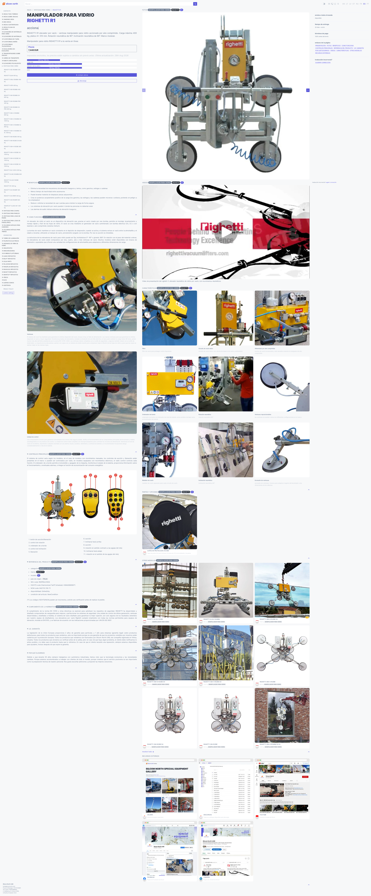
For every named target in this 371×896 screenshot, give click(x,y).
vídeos (5, 277)
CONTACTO (6, 11)
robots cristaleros (10, 60)
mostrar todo (147, 752)
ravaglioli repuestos (10, 269)
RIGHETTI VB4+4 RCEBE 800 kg (12, 147)
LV (350, 4)
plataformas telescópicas (7, 45)
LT (347, 4)
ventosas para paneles (11, 213)
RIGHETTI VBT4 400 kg (11, 85)
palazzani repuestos (10, 264)
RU (357, 4)
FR (361, 4)
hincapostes (7, 248)
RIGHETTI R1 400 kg (10, 186)
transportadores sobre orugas (11, 54)
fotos (329, 45)
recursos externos (322, 53)
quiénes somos (8, 282)
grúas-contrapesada (10, 24)
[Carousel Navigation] (226, 90)
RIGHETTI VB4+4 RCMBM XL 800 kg (12, 126)
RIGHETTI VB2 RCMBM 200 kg (12, 70)
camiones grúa (8, 19)
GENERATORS (7, 235)
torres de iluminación (11, 238)
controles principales (324, 48)
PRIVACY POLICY (8, 289)
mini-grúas (7, 22)
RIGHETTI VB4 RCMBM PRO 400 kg (12, 102)
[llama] (332, 3)
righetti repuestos (10, 272)
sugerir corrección (322, 62)
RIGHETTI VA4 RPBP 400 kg (12, 196)
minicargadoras (9, 251)
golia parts (7, 261)
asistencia (7, 285)
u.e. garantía (359, 48)
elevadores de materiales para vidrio (11, 33)
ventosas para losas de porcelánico (11, 221)
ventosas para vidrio (10, 66)
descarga (82, 81)
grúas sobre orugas (10, 16)
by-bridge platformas (11, 253)
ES (364, 4)
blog (5, 280)
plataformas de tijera (11, 39)
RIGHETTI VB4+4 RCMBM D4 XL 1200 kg (12, 131)
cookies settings (8, 293)
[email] (329, 3)
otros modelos (356, 50)
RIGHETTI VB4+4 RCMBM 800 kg (11, 114)
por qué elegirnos (322, 50)
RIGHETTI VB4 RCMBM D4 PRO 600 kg (12, 108)
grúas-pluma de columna (8, 28)
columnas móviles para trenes (11, 230)
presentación (320, 45)
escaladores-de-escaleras (8, 50)
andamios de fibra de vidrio (10, 244)
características (343, 50)
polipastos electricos (11, 241)
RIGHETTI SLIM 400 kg (10, 75)
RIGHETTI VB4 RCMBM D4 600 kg (12, 96)
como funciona (348, 45)
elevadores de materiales (12, 36)
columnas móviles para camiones (11, 226)
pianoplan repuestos (10, 266)
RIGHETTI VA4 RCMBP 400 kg (12, 191)
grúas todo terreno (10, 14)
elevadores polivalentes (12, 63)
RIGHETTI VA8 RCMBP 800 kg (12, 201)
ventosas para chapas (11, 211)
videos (332, 50)
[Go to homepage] (9, 3)
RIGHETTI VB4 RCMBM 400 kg (12, 90)
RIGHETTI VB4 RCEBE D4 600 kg (13, 141)
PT (368, 4)
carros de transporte (11, 58)
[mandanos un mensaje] (335, 3)
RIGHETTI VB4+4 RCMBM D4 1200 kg (12, 120)
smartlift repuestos (10, 274)
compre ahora (82, 75)
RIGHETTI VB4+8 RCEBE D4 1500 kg (12, 159)
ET (354, 4)
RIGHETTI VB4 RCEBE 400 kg (12, 136)
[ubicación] (338, 3)
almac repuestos (9, 256)
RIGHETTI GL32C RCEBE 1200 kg (11, 181)
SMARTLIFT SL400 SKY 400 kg (12, 207)
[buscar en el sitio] (195, 4)
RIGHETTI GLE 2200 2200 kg (12, 170)
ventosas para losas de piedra (11, 217)
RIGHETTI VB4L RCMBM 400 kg (12, 80)
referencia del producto (343, 48)
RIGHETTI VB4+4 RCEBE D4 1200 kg (12, 153)
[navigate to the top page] (136, 215)
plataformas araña (10, 41)
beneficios (337, 45)
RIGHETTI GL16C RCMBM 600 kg (13, 175)
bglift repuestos (9, 258)
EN (343, 4)
